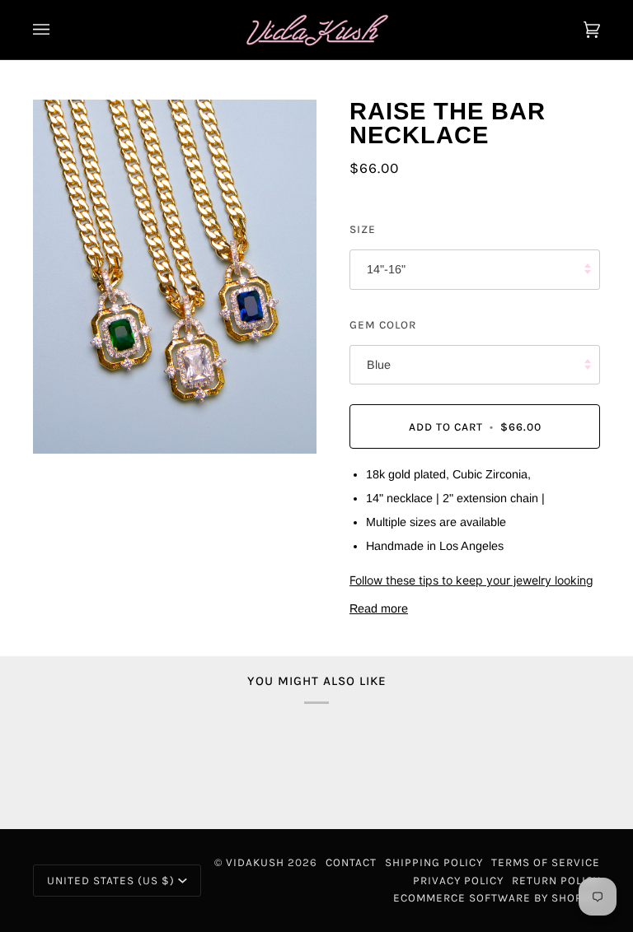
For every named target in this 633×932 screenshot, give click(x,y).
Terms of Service (545, 862)
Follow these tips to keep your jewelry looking (471, 580)
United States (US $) (111, 880)
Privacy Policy (458, 880)
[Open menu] (57, 29)
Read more (378, 608)
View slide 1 (49, 462)
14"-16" (386, 269)
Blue (379, 364)
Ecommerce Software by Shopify (496, 898)
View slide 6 (102, 462)
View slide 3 (70, 462)
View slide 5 (92, 462)
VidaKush (255, 862)
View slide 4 (81, 462)
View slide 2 (60, 462)
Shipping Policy (434, 862)
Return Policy (556, 880)
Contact (351, 862)
